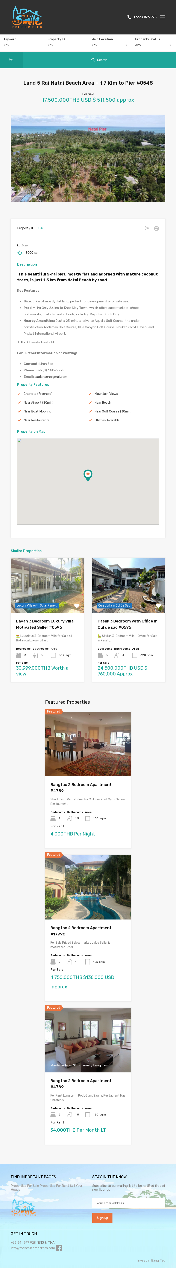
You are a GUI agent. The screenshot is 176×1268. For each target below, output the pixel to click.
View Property (47, 602)
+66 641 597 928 (23, 1243)
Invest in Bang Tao (151, 1260)
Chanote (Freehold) (38, 394)
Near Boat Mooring (37, 411)
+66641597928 (145, 17)
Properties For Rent (55, 1186)
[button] (92, 482)
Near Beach (102, 403)
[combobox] (110, 45)
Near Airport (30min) (38, 403)
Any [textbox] (94, 45)
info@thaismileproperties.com (33, 1248)
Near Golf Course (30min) (112, 411)
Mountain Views (106, 394)
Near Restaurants (37, 420)
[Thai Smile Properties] (27, 27)
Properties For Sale (25, 1186)
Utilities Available (107, 420)
